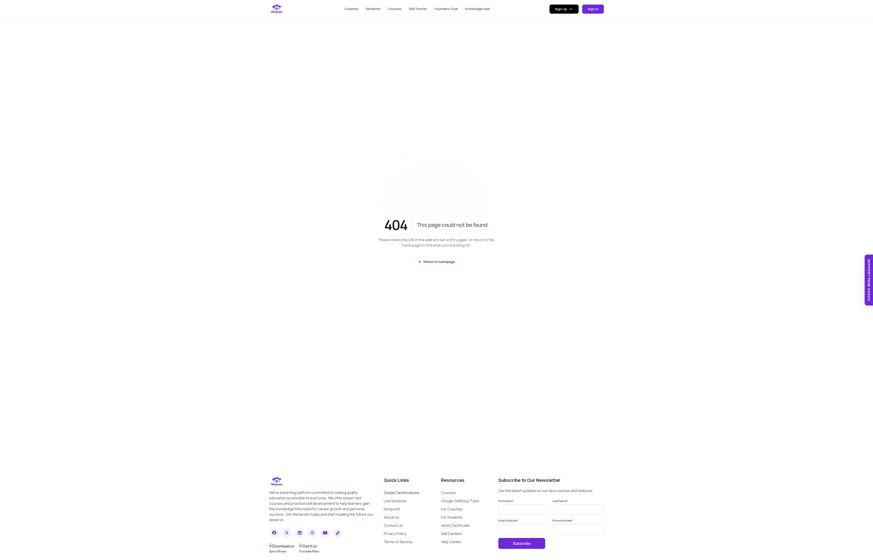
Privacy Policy (395, 533)
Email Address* (508, 520)
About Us (391, 517)
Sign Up (561, 9)
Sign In (593, 9)
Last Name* (560, 501)
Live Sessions (395, 500)
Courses (394, 9)
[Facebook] (274, 533)
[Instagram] (312, 533)
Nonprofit (392, 509)
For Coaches (452, 509)
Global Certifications (401, 492)
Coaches (351, 9)
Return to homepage (439, 262)
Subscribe (522, 543)
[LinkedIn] (300, 533)
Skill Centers (451, 533)
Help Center (451, 541)
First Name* (506, 501)
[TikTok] (338, 533)
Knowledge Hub (477, 9)
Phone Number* (562, 520)
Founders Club (446, 9)
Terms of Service (398, 541)
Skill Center (418, 9)
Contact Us (393, 525)
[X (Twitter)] (287, 533)
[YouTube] (325, 533)
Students (373, 9)
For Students (452, 517)
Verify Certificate (455, 525)
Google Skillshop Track (460, 500)
